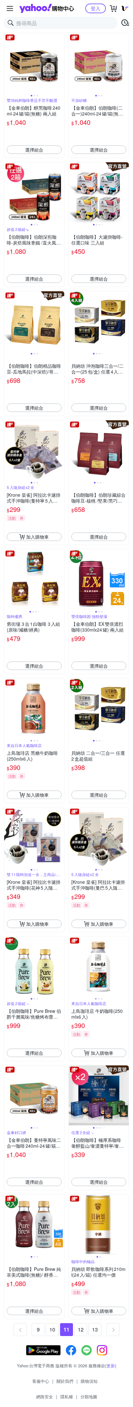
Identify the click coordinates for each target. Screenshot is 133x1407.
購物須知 (89, 1381)
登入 (95, 8)
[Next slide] (60, 63)
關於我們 (64, 1381)
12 (81, 1329)
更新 (111, 1365)
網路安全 (44, 1396)
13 (95, 1329)
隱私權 (66, 1396)
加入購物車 (37, 537)
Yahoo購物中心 (46, 8)
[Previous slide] (8, 63)
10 (52, 1329)
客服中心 (40, 1381)
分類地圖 (88, 1396)
